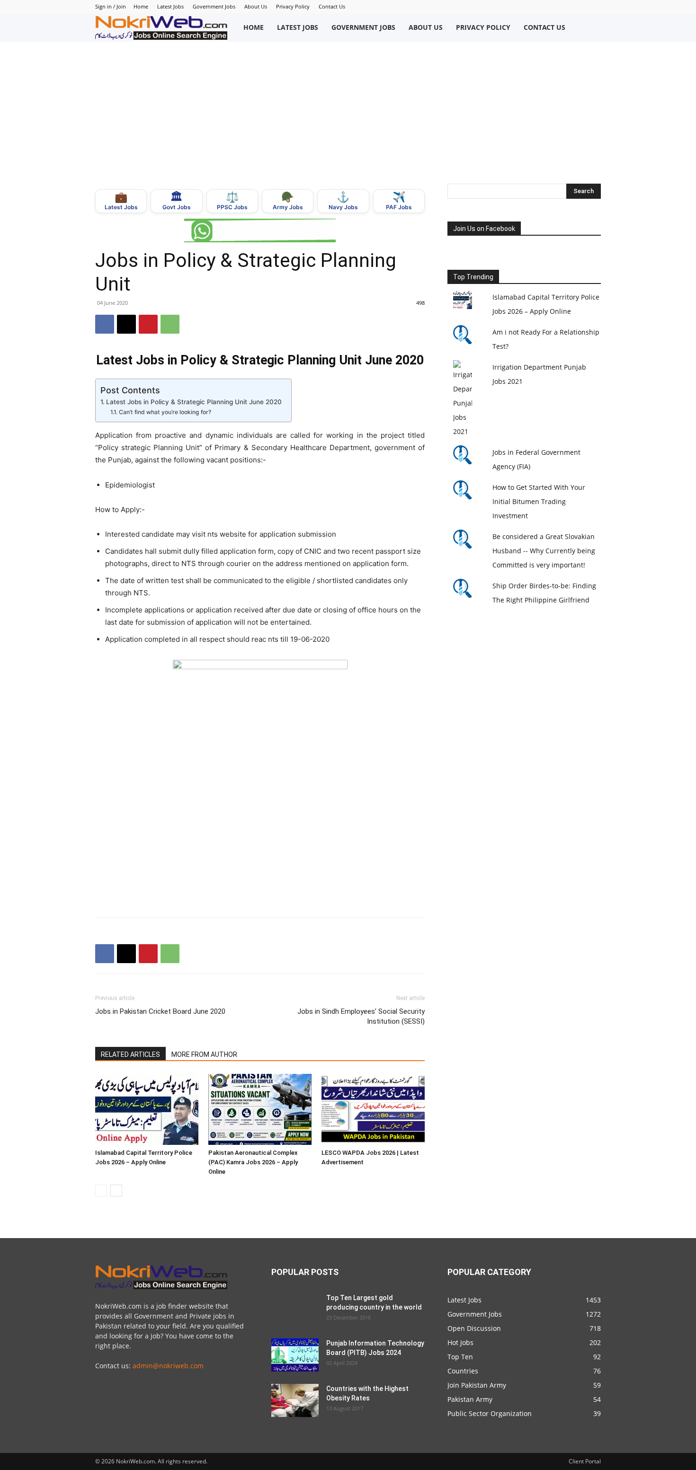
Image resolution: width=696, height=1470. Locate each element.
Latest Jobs (170, 6)
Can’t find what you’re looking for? (165, 412)
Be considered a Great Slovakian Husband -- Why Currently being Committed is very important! (543, 550)
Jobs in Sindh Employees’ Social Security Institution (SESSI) (361, 1016)
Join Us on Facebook (484, 228)
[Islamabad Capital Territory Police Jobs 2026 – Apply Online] (146, 1109)
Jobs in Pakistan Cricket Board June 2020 (160, 1011)
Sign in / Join (110, 6)
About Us (255, 6)
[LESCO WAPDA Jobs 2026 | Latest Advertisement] (373, 1109)
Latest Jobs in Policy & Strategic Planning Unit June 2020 (194, 402)
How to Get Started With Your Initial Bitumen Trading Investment (538, 501)
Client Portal (585, 1461)
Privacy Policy (293, 6)
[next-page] (116, 1190)
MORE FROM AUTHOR (204, 1054)
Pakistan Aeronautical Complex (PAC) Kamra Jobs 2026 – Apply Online (253, 1162)
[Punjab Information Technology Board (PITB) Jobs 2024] (295, 1355)
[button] (591, 27)
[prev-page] (101, 1190)
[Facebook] (104, 324)
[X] (126, 324)
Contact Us (332, 6)
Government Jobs (214, 6)
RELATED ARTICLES (130, 1054)
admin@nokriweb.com (168, 1365)
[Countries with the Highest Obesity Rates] (295, 1400)
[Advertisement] (348, 112)
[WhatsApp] (170, 324)
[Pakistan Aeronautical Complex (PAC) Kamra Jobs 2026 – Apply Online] (260, 1109)
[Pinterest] (148, 324)
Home (141, 6)
